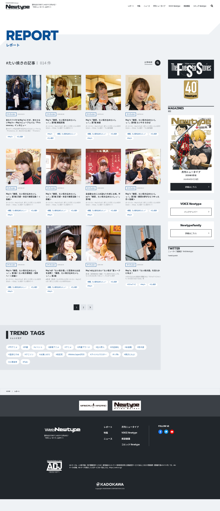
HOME (8, 391)
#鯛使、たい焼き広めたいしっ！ (66, 134)
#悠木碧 (140, 347)
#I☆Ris (116, 354)
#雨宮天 (59, 354)
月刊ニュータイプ (159, 6)
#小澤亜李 (12, 361)
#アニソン (29, 354)
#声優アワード (83, 347)
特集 (138, 6)
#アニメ (68, 347)
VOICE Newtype (174, 6)
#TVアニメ (12, 347)
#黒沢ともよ (129, 354)
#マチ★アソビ (131, 284)
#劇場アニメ (53, 347)
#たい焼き (20, 137)
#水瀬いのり (44, 354)
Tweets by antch (173, 256)
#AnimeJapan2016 (76, 354)
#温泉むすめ (13, 354)
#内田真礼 (114, 347)
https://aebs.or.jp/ (115, 467)
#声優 (25, 347)
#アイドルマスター (98, 354)
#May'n (10, 137)
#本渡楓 (128, 347)
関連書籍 (187, 6)
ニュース (147, 6)
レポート (131, 6)
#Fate (25, 361)
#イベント (38, 347)
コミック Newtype (199, 6)
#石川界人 (100, 347)
